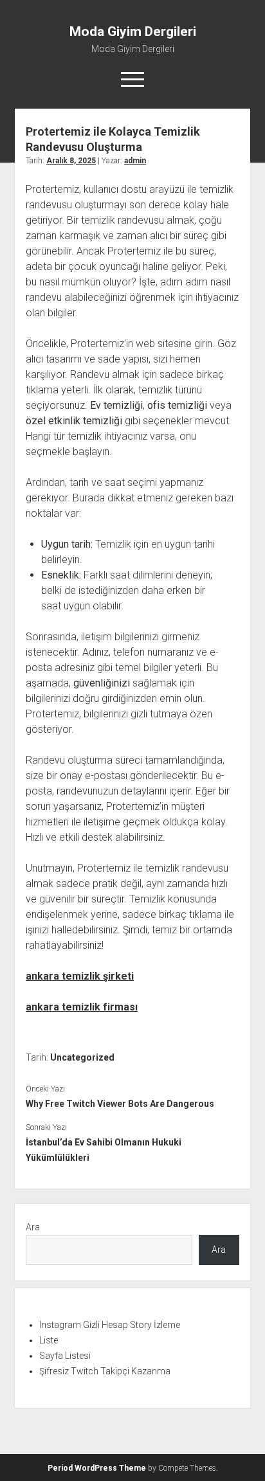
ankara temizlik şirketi (80, 976)
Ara (33, 1227)
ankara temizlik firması (82, 1007)
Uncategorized (82, 1057)
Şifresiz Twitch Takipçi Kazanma (104, 1371)
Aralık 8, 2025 (71, 160)
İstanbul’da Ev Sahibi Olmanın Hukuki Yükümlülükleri (103, 1150)
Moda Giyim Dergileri (132, 31)
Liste (48, 1340)
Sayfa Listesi (65, 1356)
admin (135, 160)
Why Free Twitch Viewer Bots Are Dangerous (120, 1104)
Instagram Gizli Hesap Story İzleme (109, 1325)
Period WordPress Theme (97, 1468)
